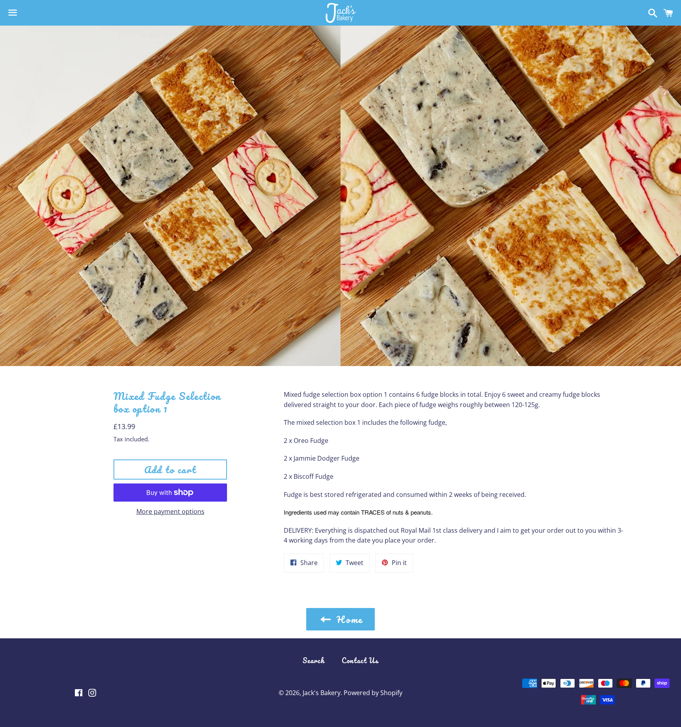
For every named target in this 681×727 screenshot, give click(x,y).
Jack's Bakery (321, 692)
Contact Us (360, 660)
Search (314, 660)
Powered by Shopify (373, 692)
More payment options (170, 511)
